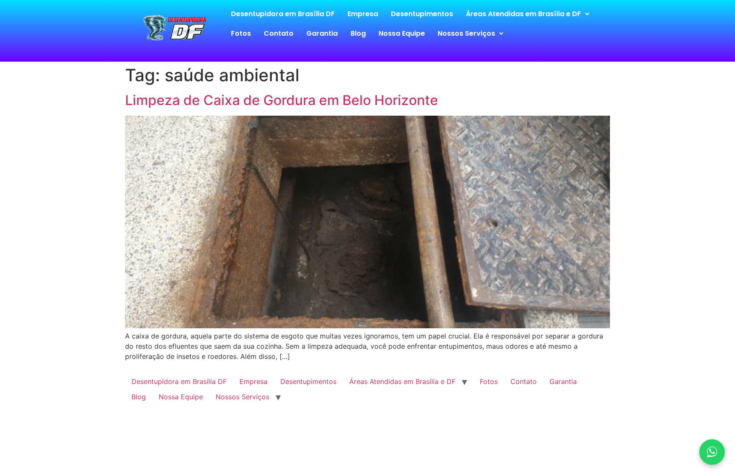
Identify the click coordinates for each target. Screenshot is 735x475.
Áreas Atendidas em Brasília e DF (523, 14)
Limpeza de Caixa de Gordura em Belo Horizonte (281, 100)
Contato (278, 33)
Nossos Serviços (466, 33)
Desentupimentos (422, 14)
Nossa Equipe (402, 33)
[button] (527, 14)
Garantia (322, 33)
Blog (358, 33)
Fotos (241, 33)
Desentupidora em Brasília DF (283, 14)
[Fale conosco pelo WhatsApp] (712, 452)
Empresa (363, 14)
